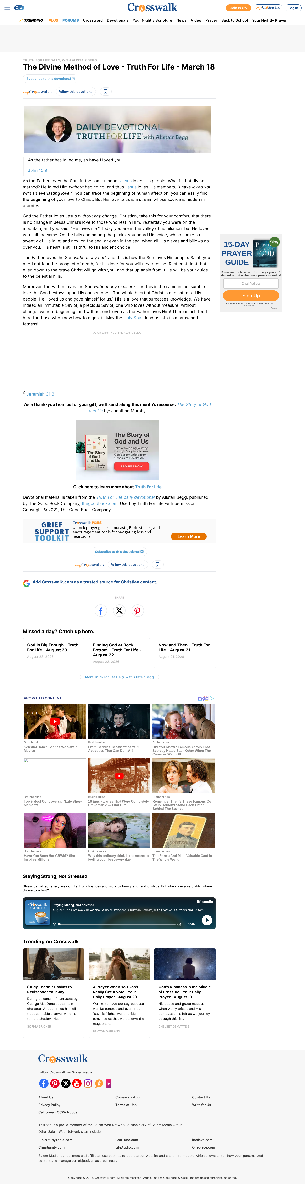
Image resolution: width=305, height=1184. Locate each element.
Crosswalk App (127, 1097)
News (181, 20)
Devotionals (117, 20)
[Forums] (99, 1083)
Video (196, 20)
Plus (53, 20)
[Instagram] (88, 1083)
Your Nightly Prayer (269, 20)
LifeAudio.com (127, 1147)
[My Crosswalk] (268, 7)
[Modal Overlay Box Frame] (119, 531)
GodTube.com (126, 1140)
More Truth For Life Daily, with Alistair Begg (119, 677)
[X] (66, 1083)
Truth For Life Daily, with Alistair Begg (60, 60)
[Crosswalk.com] (152, 7)
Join (238, 8)
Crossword (93, 20)
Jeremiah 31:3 (40, 394)
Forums (70, 20)
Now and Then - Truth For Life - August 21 (184, 651)
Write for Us (201, 1105)
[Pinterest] (55, 1083)
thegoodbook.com (99, 503)
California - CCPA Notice (57, 1112)
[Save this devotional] (106, 91)
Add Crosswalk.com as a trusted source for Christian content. (95, 582)
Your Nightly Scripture (152, 20)
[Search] (19, 8)
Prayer (211, 20)
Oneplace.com (203, 1147)
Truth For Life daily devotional (125, 497)
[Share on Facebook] (101, 610)
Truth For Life (148, 486)
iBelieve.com (202, 1140)
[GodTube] (110, 1083)
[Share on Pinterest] (138, 610)
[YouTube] (77, 1083)
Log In (293, 8)
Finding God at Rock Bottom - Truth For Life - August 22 (117, 653)
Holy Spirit (133, 317)
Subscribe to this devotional (48, 79)
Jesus (126, 180)
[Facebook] (44, 1083)
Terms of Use (126, 1105)
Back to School (234, 20)
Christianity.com (51, 1147)
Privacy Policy (49, 1105)
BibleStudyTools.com (55, 1140)
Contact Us (201, 1097)
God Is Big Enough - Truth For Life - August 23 (52, 651)
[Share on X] (119, 610)
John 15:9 (37, 170)
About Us (46, 1097)
